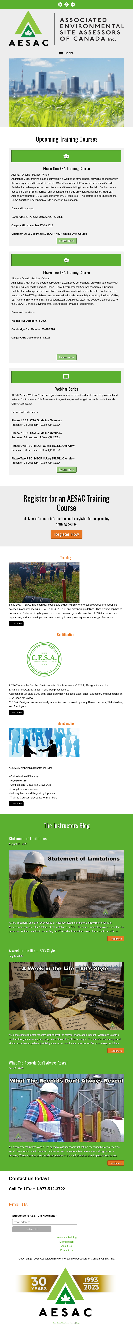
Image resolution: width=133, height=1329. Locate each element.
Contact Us (66, 1250)
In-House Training (67, 1237)
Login (78, 1323)
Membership (66, 1241)
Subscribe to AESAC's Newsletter (34, 1215)
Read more (116, 938)
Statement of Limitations (28, 838)
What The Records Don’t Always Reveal (38, 1062)
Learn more (66, 240)
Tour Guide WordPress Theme (64, 1323)
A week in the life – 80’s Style (32, 950)
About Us (66, 1245)
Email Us (18, 1204)
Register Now (66, 534)
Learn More (16, 623)
